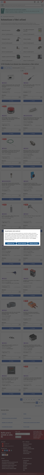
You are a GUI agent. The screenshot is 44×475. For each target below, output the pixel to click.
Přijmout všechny (34, 243)
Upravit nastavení (22, 243)
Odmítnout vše (10, 243)
